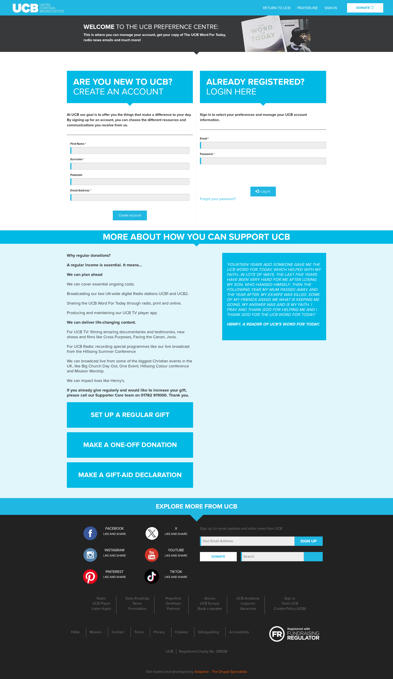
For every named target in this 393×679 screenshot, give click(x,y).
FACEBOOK (114, 528)
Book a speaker (210, 608)
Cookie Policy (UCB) (290, 608)
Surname (77, 159)
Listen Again (101, 608)
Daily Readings (137, 598)
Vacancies (248, 608)
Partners (173, 608)
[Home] (39, 6)
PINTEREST (114, 572)
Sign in (289, 598)
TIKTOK (176, 572)
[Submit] (313, 556)
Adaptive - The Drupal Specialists (220, 671)
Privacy (159, 632)
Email (204, 138)
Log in (265, 191)
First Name (78, 144)
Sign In (331, 8)
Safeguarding (208, 632)
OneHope (173, 603)
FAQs (75, 632)
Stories (209, 598)
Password (207, 154)
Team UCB (290, 603)
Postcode (76, 175)
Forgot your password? (218, 199)
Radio (101, 598)
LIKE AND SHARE (114, 534)
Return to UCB (276, 8)
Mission (96, 632)
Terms (139, 632)
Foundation (137, 608)
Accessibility (239, 632)
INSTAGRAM (114, 550)
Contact (118, 632)
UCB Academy (247, 598)
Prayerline (307, 8)
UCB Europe (209, 603)
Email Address (80, 190)
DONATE (363, 8)
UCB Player (101, 603)
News (137, 603)
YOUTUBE (176, 550)
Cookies (181, 632)
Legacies (248, 603)
